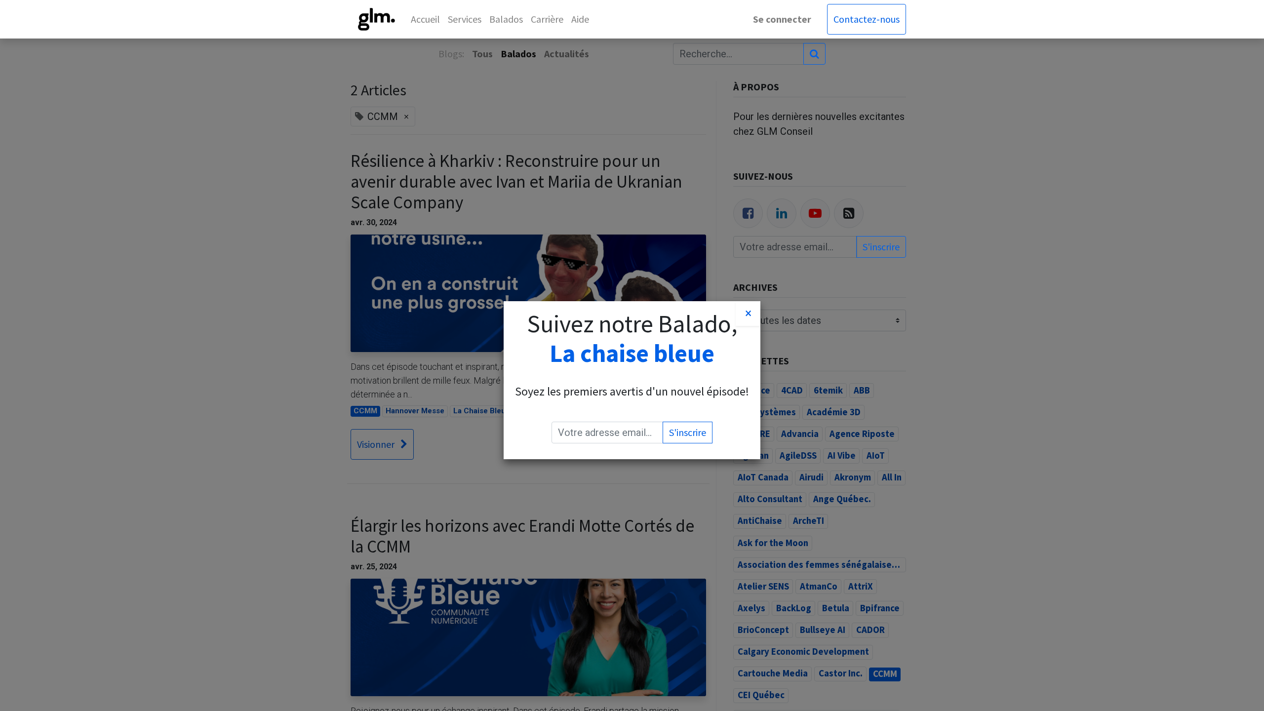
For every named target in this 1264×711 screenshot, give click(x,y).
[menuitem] (425, 19)
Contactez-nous (866, 19)
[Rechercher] (814, 54)
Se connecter (782, 19)
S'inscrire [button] (687, 432)
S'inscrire (881, 246)
